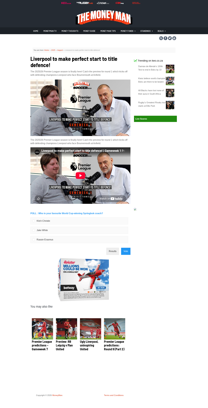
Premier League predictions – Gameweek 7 (42, 345)
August (60, 50)
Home (35, 30)
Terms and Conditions (114, 395)
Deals (160, 30)
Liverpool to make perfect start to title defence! (73, 61)
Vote (126, 251)
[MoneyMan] (104, 23)
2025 (53, 50)
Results (112, 251)
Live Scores (141, 119)
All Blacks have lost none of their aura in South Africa (151, 92)
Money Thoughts (70, 30)
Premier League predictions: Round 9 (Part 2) (114, 345)
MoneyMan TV (49, 30)
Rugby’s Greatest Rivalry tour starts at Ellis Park (152, 104)
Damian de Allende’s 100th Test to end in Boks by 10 (150, 68)
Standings (145, 30)
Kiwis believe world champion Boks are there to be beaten (151, 80)
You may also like (41, 306)
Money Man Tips (108, 30)
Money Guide (89, 30)
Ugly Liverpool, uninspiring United (89, 345)
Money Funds (127, 30)
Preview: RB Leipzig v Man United (64, 345)
